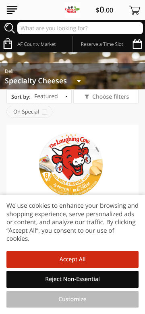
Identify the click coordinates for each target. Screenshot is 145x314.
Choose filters (110, 97)
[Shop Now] (12, 10)
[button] (72, 190)
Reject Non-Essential (72, 279)
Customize (72, 299)
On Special (26, 111)
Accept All (73, 259)
